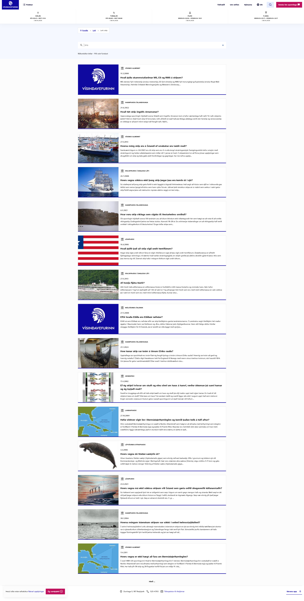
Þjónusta (248, 5)
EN (261, 5)
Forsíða (85, 30)
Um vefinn (234, 5)
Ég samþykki (54, 591)
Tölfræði (221, 5)
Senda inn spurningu (287, 5)
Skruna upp (292, 591)
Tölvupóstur (174, 591)
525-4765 (154, 591)
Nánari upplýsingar (36, 591)
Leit (94, 30)
